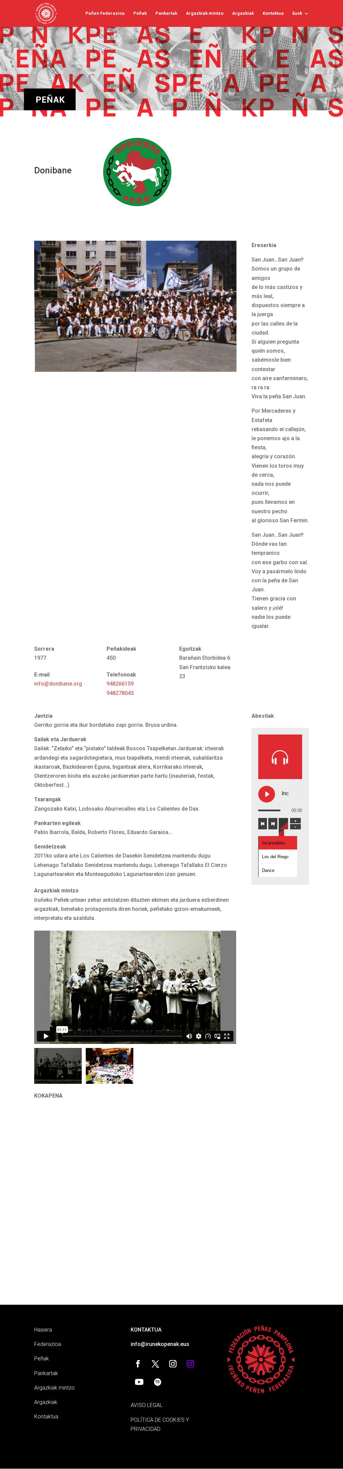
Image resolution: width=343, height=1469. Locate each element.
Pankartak (166, 13)
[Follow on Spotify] (157, 1382)
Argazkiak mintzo (204, 13)
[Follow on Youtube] (139, 1382)
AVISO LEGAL (146, 1405)
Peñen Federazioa (105, 13)
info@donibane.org (58, 684)
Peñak (140, 13)
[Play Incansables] (266, 794)
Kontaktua (273, 13)
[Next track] (272, 823)
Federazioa (47, 1344)
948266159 (120, 684)
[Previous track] (262, 823)
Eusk (297, 13)
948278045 (120, 693)
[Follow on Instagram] (172, 1363)
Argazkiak (243, 13)
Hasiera (43, 1330)
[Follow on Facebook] (138, 1363)
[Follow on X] (155, 1363)
